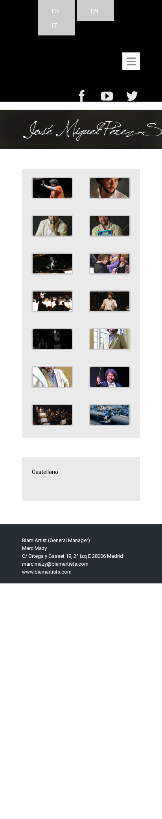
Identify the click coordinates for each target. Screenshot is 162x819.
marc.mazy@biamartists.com (55, 564)
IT (54, 26)
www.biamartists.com (47, 572)
